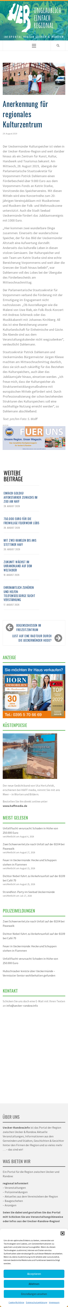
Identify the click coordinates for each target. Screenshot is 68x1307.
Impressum (54, 1302)
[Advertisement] (34, 1053)
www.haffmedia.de (15, 806)
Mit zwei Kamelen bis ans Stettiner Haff (20, 542)
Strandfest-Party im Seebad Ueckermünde (29, 892)
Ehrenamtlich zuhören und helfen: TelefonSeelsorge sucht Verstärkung (19, 593)
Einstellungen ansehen (34, 1294)
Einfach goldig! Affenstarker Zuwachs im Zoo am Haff (21, 497)
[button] (62, 1233)
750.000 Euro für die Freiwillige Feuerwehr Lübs (21, 521)
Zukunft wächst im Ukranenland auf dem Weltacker (18, 566)
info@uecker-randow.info (22, 1005)
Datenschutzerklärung (36, 1302)
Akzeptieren (34, 1274)
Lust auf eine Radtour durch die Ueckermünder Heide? (32, 638)
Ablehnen (34, 1284)
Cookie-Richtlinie (16, 1302)
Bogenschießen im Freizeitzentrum (28, 627)
